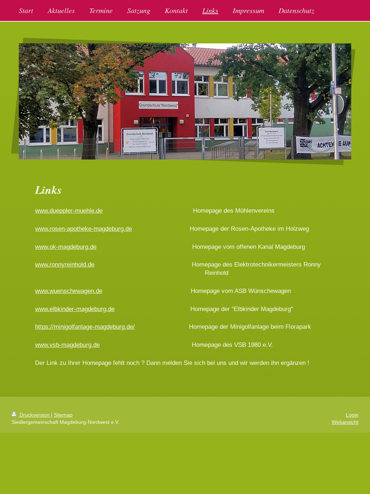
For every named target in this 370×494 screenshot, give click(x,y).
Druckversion (34, 415)
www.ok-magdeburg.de (65, 246)
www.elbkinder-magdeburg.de (75, 309)
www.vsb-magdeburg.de (67, 344)
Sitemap (63, 415)
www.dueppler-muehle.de (69, 210)
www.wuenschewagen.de (68, 291)
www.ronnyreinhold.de (64, 264)
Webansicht (345, 422)
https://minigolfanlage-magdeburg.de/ (85, 326)
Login (352, 415)
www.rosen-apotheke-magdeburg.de (83, 228)
